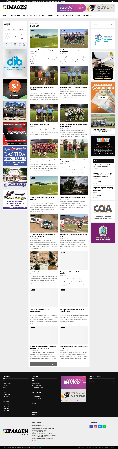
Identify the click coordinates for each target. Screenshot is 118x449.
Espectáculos (59, 15)
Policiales (33, 15)
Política (25, 15)
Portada (5, 15)
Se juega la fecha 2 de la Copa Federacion (73, 87)
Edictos (77, 15)
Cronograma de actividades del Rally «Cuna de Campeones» (42, 235)
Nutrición (6, 410)
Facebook (34, 412)
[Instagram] (95, 426)
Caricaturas (7, 403)
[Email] (100, 426)
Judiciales (7, 405)
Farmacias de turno (35, 1)
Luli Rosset (39, 447)
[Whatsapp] (104, 426)
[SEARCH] (112, 24)
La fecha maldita (35, 272)
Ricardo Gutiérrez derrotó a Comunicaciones (39, 310)
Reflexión (6, 408)
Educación (7, 406)
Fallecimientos (26, 1)
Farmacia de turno (36, 385)
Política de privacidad (37, 401)
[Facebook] (91, 426)
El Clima (34, 381)
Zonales (50, 15)
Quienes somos (55, 1)
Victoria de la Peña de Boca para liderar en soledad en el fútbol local (43, 347)
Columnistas (87, 15)
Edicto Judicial (97, 182)
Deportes (42, 15)
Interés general (15, 15)
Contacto (63, 1)
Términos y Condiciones (38, 398)
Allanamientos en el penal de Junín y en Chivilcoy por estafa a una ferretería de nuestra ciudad (103, 189)
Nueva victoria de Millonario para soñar (43, 160)
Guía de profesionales (46, 1)
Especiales (69, 15)
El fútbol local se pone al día (39, 124)
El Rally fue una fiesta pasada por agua (72, 197)
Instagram (34, 414)
